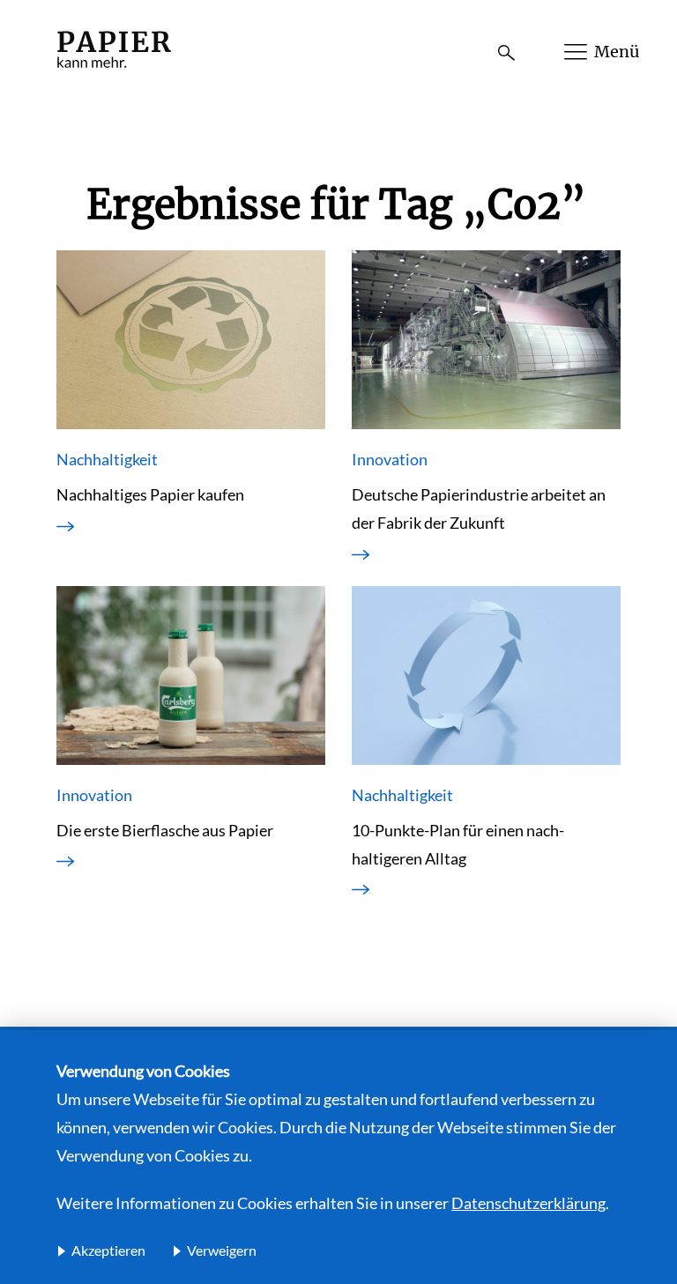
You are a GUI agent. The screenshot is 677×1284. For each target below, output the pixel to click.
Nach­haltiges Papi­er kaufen (150, 494)
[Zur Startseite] (113, 69)
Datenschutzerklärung (528, 1203)
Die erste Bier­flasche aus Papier (164, 830)
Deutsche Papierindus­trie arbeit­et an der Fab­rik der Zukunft (479, 508)
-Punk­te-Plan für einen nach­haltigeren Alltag (458, 844)
